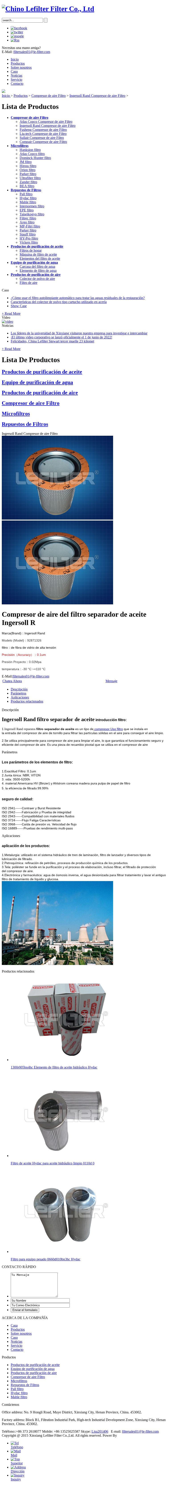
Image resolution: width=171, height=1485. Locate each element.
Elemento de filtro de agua (38, 270)
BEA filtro (27, 186)
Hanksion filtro (30, 150)
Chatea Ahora (12, 681)
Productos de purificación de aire (36, 274)
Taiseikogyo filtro (32, 214)
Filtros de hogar (31, 250)
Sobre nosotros (21, 67)
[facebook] (19, 28)
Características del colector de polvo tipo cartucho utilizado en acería (59, 302)
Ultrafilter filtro (30, 178)
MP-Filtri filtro (30, 226)
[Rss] (15, 40)
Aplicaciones (20, 697)
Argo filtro (27, 222)
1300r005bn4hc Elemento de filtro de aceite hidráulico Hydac (54, 1067)
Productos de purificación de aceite (37, 246)
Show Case (19, 306)
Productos (18, 63)
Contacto (17, 83)
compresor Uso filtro (108, 729)
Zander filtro (28, 182)
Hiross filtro (28, 166)
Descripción (19, 689)
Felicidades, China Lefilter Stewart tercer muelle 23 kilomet (52, 341)
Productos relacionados (27, 701)
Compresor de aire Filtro (48, 96)
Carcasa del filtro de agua (37, 266)
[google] (17, 36)
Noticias (16, 75)
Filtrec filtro (28, 218)
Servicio (16, 79)
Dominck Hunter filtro (35, 158)
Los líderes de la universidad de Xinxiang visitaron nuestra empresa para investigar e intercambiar (79, 333)
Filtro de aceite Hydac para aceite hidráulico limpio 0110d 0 (52, 1163)
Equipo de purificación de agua (34, 262)
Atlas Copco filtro (32, 154)
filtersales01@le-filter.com (31, 52)
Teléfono (17, 1447)
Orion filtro (27, 170)
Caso (14, 71)
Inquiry (16, 1479)
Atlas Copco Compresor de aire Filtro (46, 121)
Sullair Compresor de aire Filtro (42, 138)
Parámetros (18, 693)
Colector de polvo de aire (37, 278)
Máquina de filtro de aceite (38, 254)
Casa (14, 1325)
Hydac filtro (28, 198)
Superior (17, 1463)
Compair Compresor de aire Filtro (43, 142)
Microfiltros (19, 146)
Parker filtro (28, 174)
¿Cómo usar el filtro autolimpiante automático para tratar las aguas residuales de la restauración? (78, 298)
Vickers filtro (29, 242)
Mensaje (111, 681)
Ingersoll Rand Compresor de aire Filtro (97, 96)
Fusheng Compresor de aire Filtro (43, 130)
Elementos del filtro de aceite (40, 258)
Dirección (17, 1471)
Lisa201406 (100, 1431)
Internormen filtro (32, 206)
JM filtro (26, 162)
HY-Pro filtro (29, 238)
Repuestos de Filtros (26, 190)
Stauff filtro (28, 234)
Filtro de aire (28, 283)
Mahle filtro (28, 202)
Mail (14, 1455)
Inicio (15, 59)
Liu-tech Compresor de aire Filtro (43, 134)
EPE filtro (27, 210)
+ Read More (11, 313)
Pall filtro (26, 194)
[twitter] (17, 32)
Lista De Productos (31, 360)
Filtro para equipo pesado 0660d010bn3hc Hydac (45, 1259)
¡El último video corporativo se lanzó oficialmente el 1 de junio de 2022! (61, 337)
